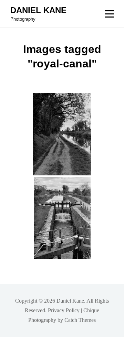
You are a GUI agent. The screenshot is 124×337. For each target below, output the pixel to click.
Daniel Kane (38, 10)
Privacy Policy (64, 310)
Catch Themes (80, 320)
